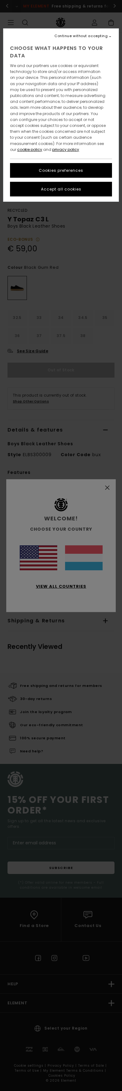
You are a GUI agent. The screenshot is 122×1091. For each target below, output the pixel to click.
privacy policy (65, 149)
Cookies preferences (61, 170)
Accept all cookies (61, 189)
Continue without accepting (81, 36)
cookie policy (29, 149)
